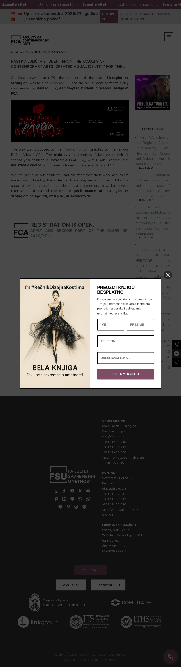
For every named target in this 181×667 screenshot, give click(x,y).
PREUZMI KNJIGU (125, 374)
